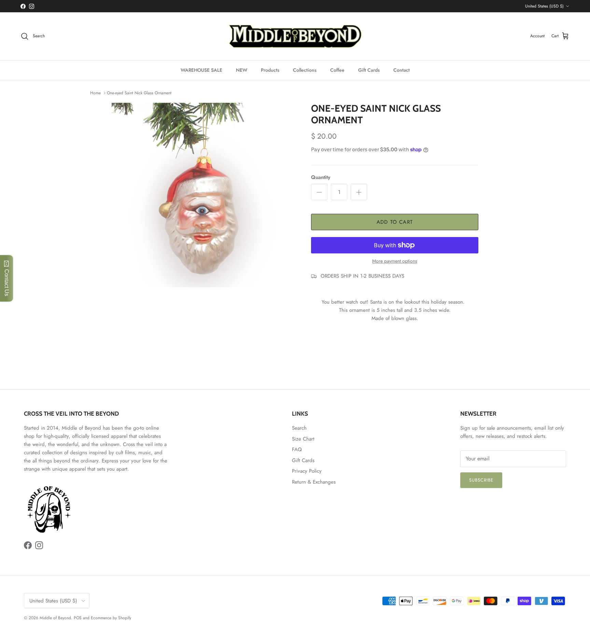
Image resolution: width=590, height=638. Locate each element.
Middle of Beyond (55, 618)
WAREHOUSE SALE (201, 70)
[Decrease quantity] (319, 192)
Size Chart (303, 439)
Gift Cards (369, 70)
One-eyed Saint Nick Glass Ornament (139, 93)
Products (270, 70)
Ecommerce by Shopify (111, 618)
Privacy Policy (307, 471)
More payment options (394, 261)
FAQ (297, 449)
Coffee (337, 70)
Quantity (320, 177)
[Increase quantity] (359, 192)
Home (95, 93)
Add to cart (395, 222)
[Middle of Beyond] (295, 36)
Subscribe (481, 480)
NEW (241, 70)
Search (299, 428)
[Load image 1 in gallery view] (204, 195)
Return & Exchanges (314, 482)
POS (78, 618)
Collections (305, 70)
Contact (401, 70)
